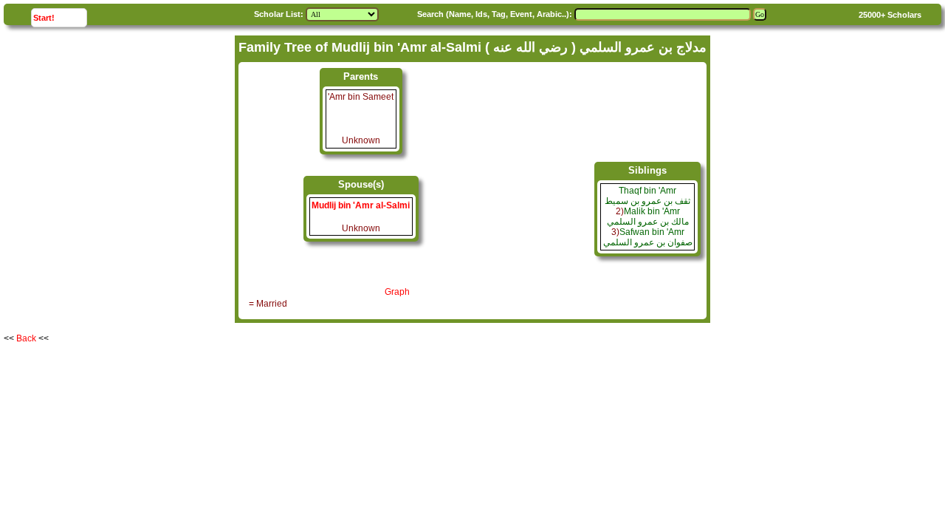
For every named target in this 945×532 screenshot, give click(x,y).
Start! (59, 17)
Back (26, 338)
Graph (397, 292)
